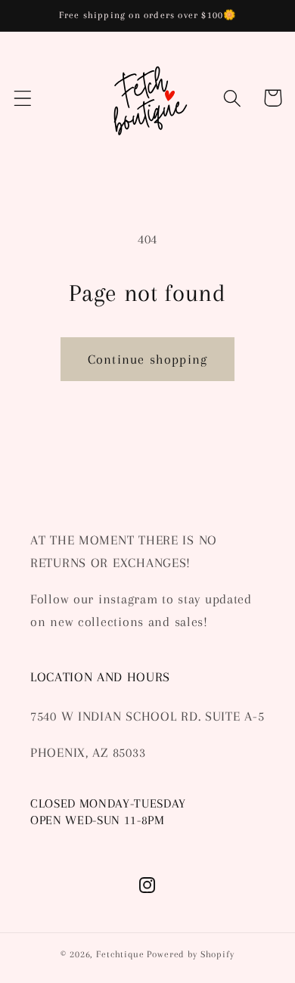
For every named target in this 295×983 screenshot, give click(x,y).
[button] (23, 98)
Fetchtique (120, 954)
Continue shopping (147, 359)
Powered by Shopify (190, 954)
